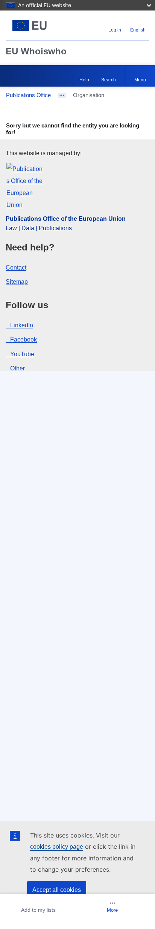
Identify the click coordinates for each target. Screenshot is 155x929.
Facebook (23, 339)
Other (17, 368)
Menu (140, 79)
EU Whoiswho (36, 51)
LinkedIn (21, 325)
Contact (16, 267)
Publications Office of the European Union (66, 219)
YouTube (22, 354)
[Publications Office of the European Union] (31, 25)
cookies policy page (56, 847)
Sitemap (17, 282)
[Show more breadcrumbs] (62, 95)
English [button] (138, 30)
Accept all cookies (56, 890)
